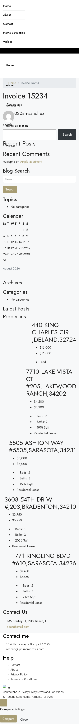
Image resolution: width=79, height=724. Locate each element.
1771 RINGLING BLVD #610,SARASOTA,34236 (44, 559)
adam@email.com (18, 627)
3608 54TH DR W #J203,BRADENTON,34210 (40, 503)
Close (24, 719)
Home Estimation (14, 33)
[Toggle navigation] (7, 51)
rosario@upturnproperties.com (25, 649)
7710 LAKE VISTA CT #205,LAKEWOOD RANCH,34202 (51, 382)
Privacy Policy (19, 674)
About (7, 15)
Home (7, 6)
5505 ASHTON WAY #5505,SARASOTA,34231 (42, 446)
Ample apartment (31, 161)
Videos (7, 42)
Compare (8, 719)
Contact (8, 24)
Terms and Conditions (24, 679)
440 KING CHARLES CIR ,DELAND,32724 (54, 332)
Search (7, 125)
